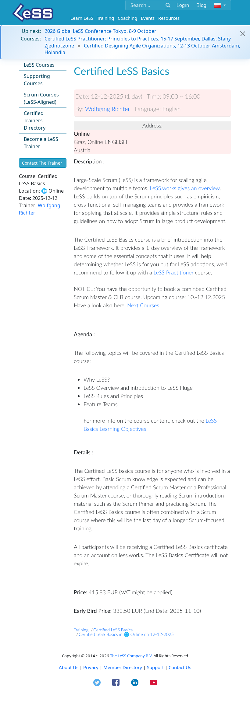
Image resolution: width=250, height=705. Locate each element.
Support (155, 667)
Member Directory (122, 667)
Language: (147, 109)
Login (183, 5)
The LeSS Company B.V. (131, 655)
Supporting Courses (37, 80)
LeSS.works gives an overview (185, 188)
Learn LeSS (81, 18)
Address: (152, 125)
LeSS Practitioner (173, 272)
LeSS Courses (39, 64)
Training (105, 18)
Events (148, 18)
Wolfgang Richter (107, 109)
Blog (201, 5)
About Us (68, 667)
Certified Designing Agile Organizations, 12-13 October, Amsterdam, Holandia (142, 49)
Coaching (127, 18)
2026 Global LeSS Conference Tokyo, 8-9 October (100, 31)
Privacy (90, 667)
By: (79, 109)
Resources (169, 18)
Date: (82, 96)
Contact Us (180, 667)
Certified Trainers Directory (34, 120)
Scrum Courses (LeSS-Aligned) (41, 98)
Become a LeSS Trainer (41, 143)
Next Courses (143, 305)
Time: (154, 96)
